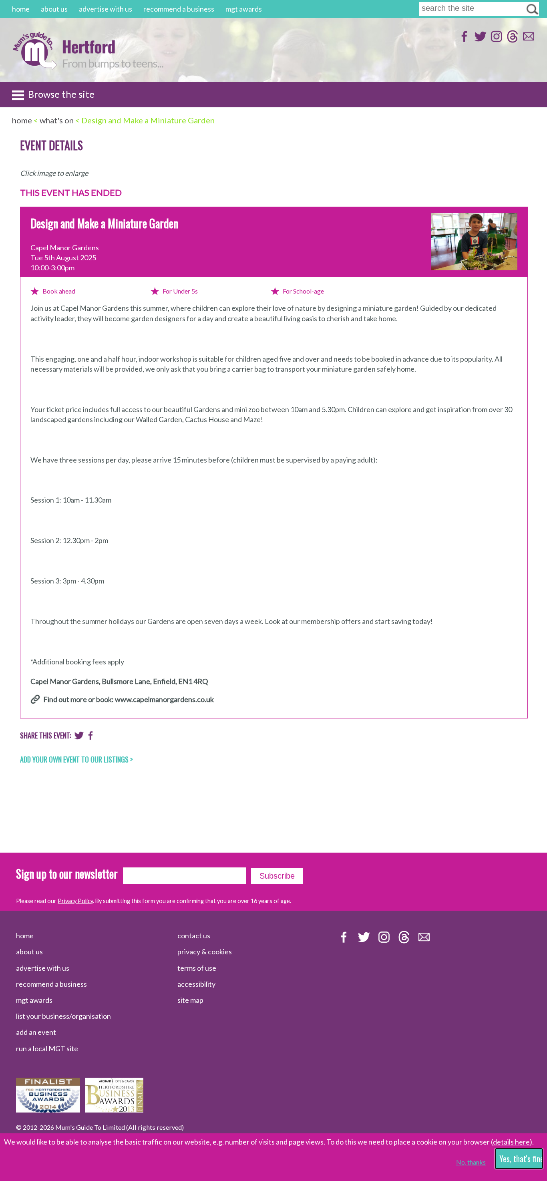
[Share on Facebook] (91, 737)
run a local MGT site (47, 1048)
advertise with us (105, 8)
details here (511, 1141)
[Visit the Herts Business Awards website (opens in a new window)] (114, 1109)
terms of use (196, 968)
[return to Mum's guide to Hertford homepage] (34, 67)
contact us (193, 935)
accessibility (196, 984)
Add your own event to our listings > (76, 759)
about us (54, 8)
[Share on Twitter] (79, 737)
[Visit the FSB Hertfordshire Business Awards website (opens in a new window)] (48, 1109)
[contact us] (527, 40)
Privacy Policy (75, 900)
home (21, 8)
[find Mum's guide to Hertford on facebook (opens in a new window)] (463, 40)
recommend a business (178, 8)
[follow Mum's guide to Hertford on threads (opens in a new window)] (511, 40)
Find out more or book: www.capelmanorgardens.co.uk (128, 699)
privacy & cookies (204, 951)
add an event (36, 1032)
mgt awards (243, 8)
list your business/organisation (63, 1016)
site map (190, 1000)
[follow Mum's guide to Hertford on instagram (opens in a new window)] (495, 40)
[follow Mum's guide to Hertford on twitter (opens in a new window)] (479, 40)
